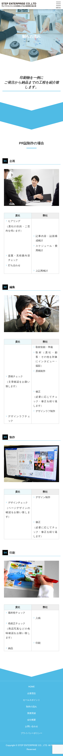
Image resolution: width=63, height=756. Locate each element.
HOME (31, 686)
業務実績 (31, 713)
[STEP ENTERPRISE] (19, 4)
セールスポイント (31, 700)
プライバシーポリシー (31, 733)
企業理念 (31, 693)
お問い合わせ (31, 726)
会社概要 (31, 720)
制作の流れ (31, 706)
